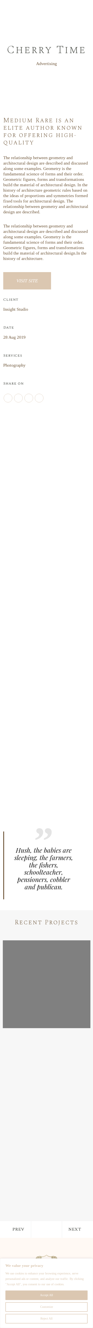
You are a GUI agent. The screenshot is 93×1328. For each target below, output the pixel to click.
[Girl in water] (46, 984)
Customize (46, 1306)
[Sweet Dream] (46, 1166)
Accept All (46, 1295)
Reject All (46, 1318)
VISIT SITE (27, 280)
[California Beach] (46, 1075)
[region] (46, 1293)
